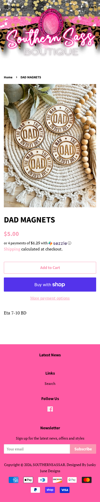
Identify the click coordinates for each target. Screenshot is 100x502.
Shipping (12, 249)
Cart (92, 7)
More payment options (50, 298)
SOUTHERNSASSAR (49, 464)
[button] (50, 243)
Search (50, 383)
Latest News (50, 355)
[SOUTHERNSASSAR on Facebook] (50, 409)
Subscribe (83, 449)
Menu (15, 6)
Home (8, 77)
